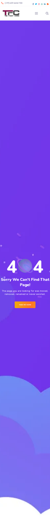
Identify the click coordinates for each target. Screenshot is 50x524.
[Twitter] (36, 4)
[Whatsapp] (42, 4)
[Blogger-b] (48, 4)
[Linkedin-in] (45, 4)
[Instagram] (39, 4)
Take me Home (25, 305)
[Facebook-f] (33, 4)
